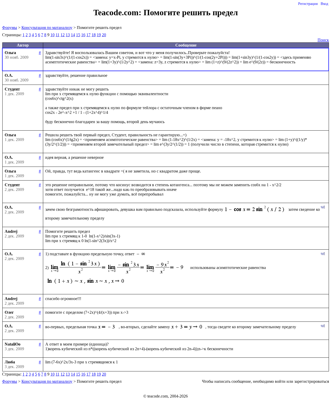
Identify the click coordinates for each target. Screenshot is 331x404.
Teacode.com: (118, 12)
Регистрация (308, 4)
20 (104, 35)
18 (94, 35)
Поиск (323, 40)
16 (83, 35)
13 (68, 35)
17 (88, 35)
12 (63, 35)
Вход (324, 4)
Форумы (9, 27)
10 (52, 35)
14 (73, 35)
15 (78, 35)
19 (99, 35)
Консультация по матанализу (46, 27)
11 (57, 35)
